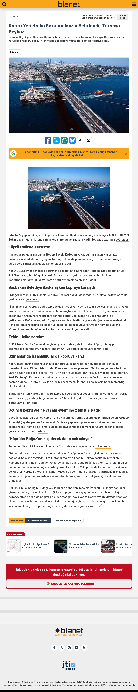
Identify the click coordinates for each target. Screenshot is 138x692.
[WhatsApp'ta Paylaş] (64, 140)
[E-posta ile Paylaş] (88, 140)
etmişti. (43, 431)
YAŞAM (15, 16)
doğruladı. (122, 239)
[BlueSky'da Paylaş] (72, 140)
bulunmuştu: (103, 446)
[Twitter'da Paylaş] (56, 140)
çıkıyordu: (32, 299)
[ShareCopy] (80, 140)
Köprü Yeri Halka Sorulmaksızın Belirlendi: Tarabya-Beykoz (65, 28)
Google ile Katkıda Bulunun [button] (72, 583)
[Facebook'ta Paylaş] (48, 140)
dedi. (106, 348)
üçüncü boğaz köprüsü (68, 520)
